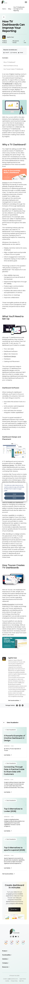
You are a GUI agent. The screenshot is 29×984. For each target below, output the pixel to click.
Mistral (21, 52)
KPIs (5, 354)
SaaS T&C (21, 981)
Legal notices (22, 978)
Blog (9, 9)
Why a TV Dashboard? (9, 62)
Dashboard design (10, 356)
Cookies (7, 981)
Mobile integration (8, 604)
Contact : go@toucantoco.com (10, 978)
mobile (19, 423)
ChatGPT (7, 52)
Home (4, 9)
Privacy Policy (14, 981)
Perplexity (14, 52)
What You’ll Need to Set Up (10, 65)
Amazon (5, 182)
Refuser (14, 497)
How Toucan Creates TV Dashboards (13, 69)
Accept (14, 494)
